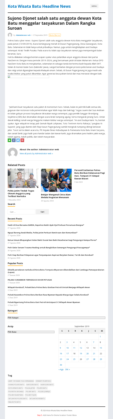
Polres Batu (42, 388)
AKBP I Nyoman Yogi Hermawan (21, 381)
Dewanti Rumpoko (43, 381)
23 (61, 359)
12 (81, 348)
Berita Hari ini (54, 35)
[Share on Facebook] (14, 140)
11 (74, 348)
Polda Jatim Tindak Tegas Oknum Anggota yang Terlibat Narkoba (21, 193)
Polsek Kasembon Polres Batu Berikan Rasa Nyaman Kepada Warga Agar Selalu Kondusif (48, 295)
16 (61, 353)
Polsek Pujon (30, 395)
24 (67, 359)
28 (94, 359)
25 (74, 359)
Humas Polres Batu (16, 385)
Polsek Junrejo (44, 391)
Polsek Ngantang (15, 395)
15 (101, 348)
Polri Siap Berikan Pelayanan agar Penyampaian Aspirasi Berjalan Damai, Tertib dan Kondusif (50, 255)
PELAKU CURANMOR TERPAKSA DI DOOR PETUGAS (30, 280)
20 (87, 353)
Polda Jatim (30, 388)
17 (67, 353)
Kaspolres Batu (47, 385)
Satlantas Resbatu (37, 398)
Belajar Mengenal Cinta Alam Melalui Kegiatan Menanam (56, 196)
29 (101, 359)
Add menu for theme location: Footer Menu (57, 415)
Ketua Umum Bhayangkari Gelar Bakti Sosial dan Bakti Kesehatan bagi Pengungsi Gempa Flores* (52, 240)
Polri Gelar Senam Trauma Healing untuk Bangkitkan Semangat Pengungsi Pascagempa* (49, 247)
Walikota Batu (14, 402)
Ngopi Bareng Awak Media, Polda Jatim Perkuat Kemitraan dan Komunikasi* (42, 232)
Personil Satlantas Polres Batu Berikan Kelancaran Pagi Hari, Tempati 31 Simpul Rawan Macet (89, 174)
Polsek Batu (31, 391)
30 (61, 365)
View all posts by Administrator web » (36, 153)
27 (87, 359)
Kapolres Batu (32, 385)
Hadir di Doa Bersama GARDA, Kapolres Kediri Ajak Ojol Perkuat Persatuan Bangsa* (46, 225)
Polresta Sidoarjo (16, 391)
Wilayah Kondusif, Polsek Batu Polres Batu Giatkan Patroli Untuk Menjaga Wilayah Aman (49, 287)
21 (94, 353)
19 (81, 353)
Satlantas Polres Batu (17, 398)
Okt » (67, 369)
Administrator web (23, 35)
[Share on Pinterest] (22, 140)
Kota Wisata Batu (15, 388)
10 (67, 348)
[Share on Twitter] (18, 140)
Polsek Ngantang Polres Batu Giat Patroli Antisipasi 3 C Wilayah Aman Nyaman (44, 302)
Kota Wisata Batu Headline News (39, 6)
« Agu (61, 369)
